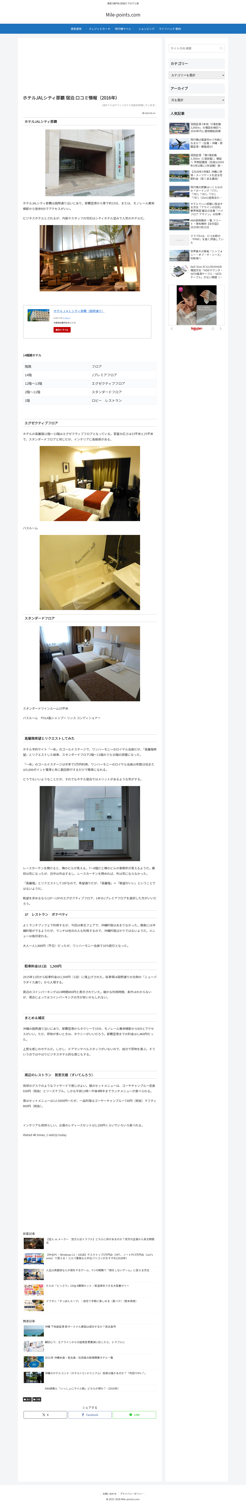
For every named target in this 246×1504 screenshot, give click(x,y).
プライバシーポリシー (132, 1493)
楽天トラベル (62, 329)
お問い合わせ (110, 1493)
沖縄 (38, 1399)
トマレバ (66, 318)
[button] (221, 48)
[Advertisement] (90, 67)
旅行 (29, 1399)
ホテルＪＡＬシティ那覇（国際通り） (79, 311)
